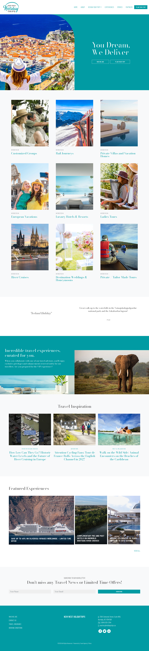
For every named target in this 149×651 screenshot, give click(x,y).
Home (76, 7)
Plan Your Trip (141, 7)
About (83, 7)
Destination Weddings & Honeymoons (71, 278)
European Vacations (24, 216)
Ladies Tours (108, 216)
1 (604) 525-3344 (106, 622)
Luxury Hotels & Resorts (72, 216)
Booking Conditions (15, 628)
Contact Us (12, 620)
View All (137, 551)
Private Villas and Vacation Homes (118, 154)
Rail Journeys (64, 153)
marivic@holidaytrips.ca (108, 625)
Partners (129, 7)
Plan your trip (120, 62)
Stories (119, 7)
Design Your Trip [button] (94, 7)
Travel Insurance (15, 624)
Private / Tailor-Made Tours (118, 277)
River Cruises (20, 277)
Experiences (109, 7)
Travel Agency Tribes (85, 643)
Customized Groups (24, 153)
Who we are (100, 62)
